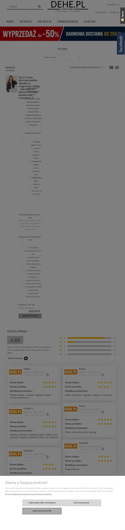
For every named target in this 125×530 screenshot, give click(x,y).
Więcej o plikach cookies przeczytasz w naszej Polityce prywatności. (28, 494)
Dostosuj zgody (81, 502)
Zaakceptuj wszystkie (42, 510)
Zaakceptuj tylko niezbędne (42, 502)
